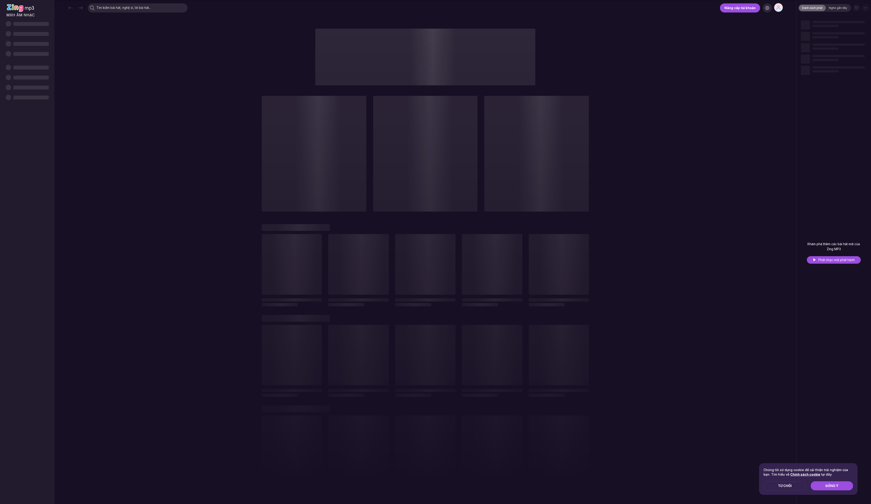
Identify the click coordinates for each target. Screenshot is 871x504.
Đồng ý (831, 486)
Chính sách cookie (805, 474)
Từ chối (785, 486)
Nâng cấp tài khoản (740, 8)
